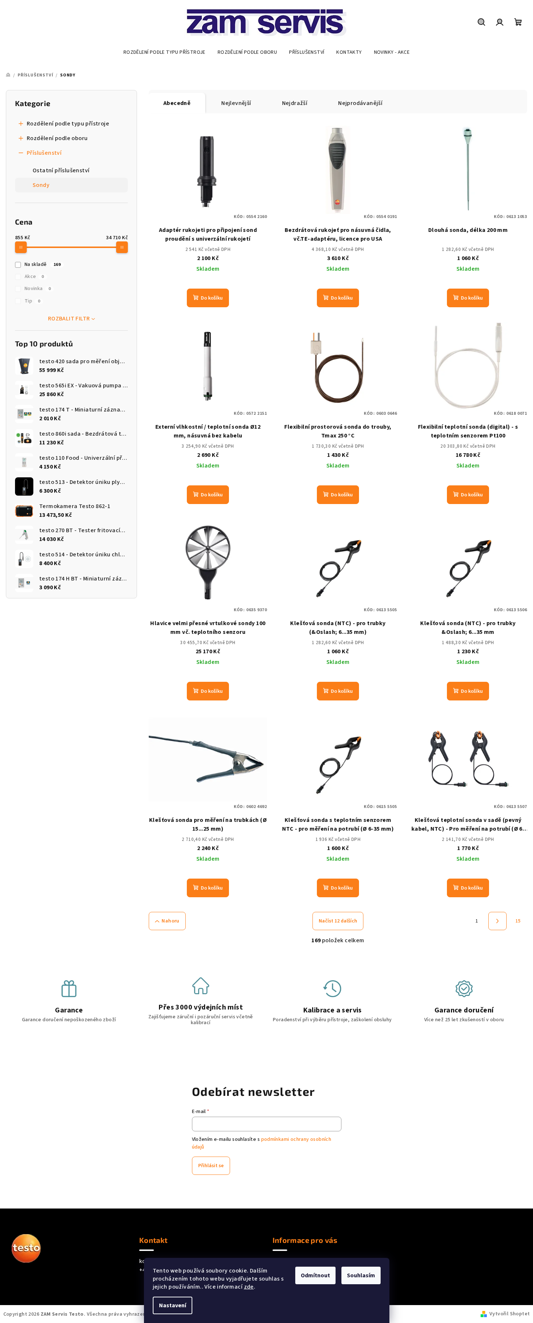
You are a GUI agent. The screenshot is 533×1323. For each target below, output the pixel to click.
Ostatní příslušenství (61, 170)
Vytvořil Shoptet (509, 1314)
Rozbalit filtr (69, 319)
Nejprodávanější (360, 103)
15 (518, 921)
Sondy (41, 185)
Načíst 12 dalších (338, 921)
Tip (32, 301)
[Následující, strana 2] (497, 921)
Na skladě (42, 264)
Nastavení (172, 1305)
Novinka (38, 288)
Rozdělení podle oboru (57, 138)
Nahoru (170, 921)
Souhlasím (361, 1275)
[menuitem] (164, 52)
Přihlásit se (211, 1165)
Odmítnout (315, 1275)
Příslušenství (44, 153)
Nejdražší (295, 103)
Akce (34, 276)
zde (249, 1287)
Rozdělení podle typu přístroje (68, 124)
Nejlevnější (236, 103)
